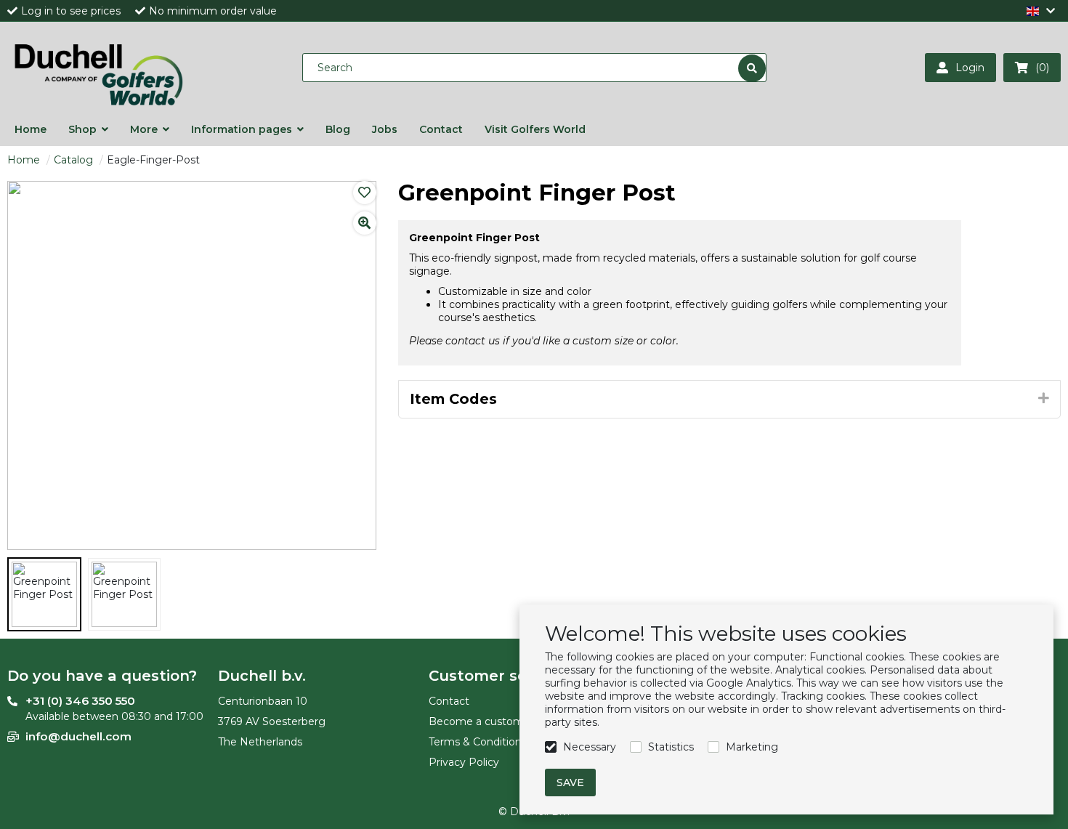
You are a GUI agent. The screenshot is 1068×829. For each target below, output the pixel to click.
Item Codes (453, 399)
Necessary (589, 746)
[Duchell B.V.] (98, 67)
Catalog (73, 159)
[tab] (730, 399)
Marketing (752, 746)
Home (23, 159)
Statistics (671, 746)
